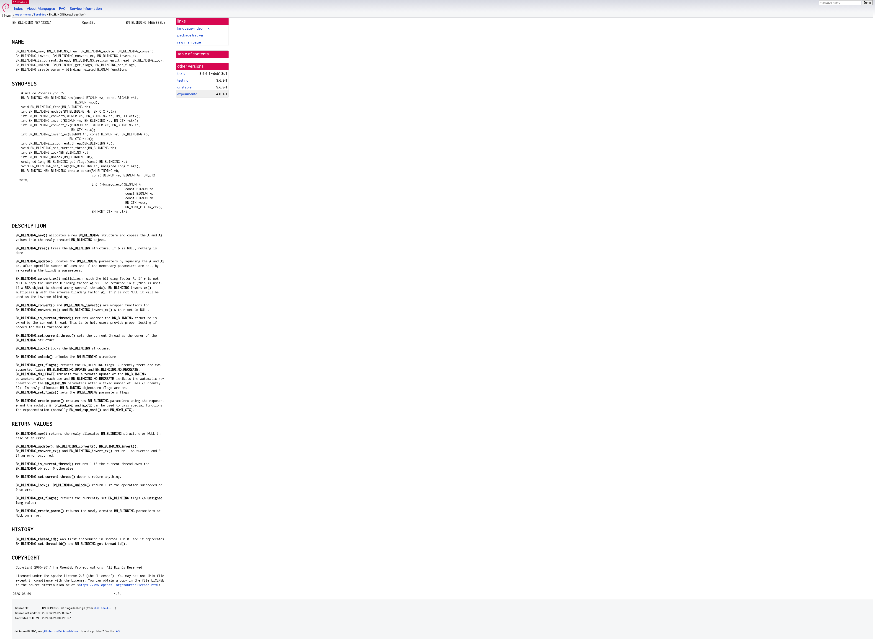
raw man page (189, 42)
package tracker (190, 35)
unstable (184, 87)
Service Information (86, 8)
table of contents (193, 54)
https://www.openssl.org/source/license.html (119, 585)
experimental (23, 14)
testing (182, 80)
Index (18, 8)
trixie (181, 73)
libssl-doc (40, 14)
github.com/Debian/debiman (61, 631)
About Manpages (41, 8)
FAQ (62, 8)
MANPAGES (20, 1)
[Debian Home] (6, 9)
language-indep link (193, 28)
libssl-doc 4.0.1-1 (104, 608)
